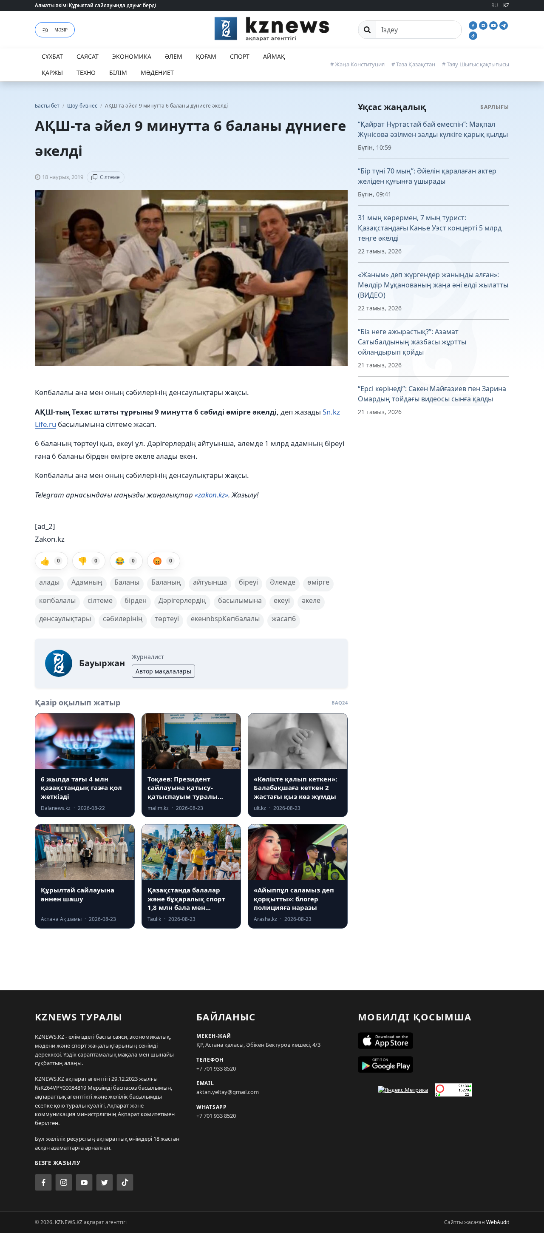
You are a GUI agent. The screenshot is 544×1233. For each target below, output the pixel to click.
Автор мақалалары (163, 671)
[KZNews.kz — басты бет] (272, 28)
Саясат (87, 56)
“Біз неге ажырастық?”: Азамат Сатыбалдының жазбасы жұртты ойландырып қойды (412, 342)
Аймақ (274, 56)
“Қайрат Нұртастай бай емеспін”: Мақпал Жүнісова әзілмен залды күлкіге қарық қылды (433, 129)
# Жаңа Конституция (357, 64)
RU (494, 5)
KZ (506, 5)
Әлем (173, 56)
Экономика (131, 56)
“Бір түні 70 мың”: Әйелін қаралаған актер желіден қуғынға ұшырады (427, 176)
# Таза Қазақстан (413, 64)
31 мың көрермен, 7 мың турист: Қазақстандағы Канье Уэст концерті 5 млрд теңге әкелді (430, 228)
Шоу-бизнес (83, 105)
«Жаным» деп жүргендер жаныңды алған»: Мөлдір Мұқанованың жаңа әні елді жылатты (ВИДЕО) (433, 285)
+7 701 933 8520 (216, 1068)
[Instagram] (484, 24)
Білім (118, 72)
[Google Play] (433, 1064)
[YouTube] (494, 24)
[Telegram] (503, 24)
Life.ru (45, 424)
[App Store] (433, 1040)
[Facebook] (474, 24)
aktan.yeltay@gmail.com (227, 1092)
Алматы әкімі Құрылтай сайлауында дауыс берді (95, 5)
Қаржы (52, 72)
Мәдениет (157, 72)
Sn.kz (331, 412)
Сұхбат (52, 56)
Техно (86, 72)
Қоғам (206, 56)
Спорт (239, 56)
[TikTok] (473, 35)
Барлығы (494, 107)
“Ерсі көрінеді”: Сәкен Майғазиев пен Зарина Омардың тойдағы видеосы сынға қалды (432, 393)
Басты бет (47, 105)
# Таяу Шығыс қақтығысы (475, 64)
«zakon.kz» (211, 495)
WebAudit (497, 1222)
